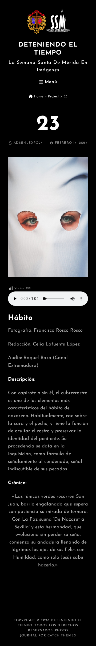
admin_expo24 (28, 143)
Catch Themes (61, 635)
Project (53, 96)
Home (38, 96)
